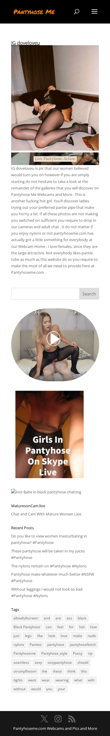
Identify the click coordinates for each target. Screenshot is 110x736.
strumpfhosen (24, 671)
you (49, 688)
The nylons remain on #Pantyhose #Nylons (49, 566)
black (82, 618)
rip (90, 653)
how (93, 626)
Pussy (77, 653)
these (57, 671)
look (51, 635)
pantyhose (55, 644)
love (64, 635)
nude (92, 635)
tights (18, 680)
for (71, 626)
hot (81, 626)
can (49, 626)
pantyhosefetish (83, 644)
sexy (38, 662)
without (19, 688)
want (32, 680)
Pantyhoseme (24, 653)
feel (60, 626)
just (16, 635)
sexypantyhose (60, 662)
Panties (36, 644)
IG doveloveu (25, 43)
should (82, 662)
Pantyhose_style (54, 653)
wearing (62, 680)
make (77, 635)
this (84, 671)
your (61, 688)
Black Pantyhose (26, 626)
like (40, 635)
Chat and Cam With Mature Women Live (46, 514)
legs (28, 635)
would (36, 688)
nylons (18, 644)
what (78, 680)
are (58, 618)
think (71, 671)
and (47, 618)
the (44, 671)
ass (69, 618)
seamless (21, 662)
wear (46, 680)
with (91, 680)
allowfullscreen (25, 618)
